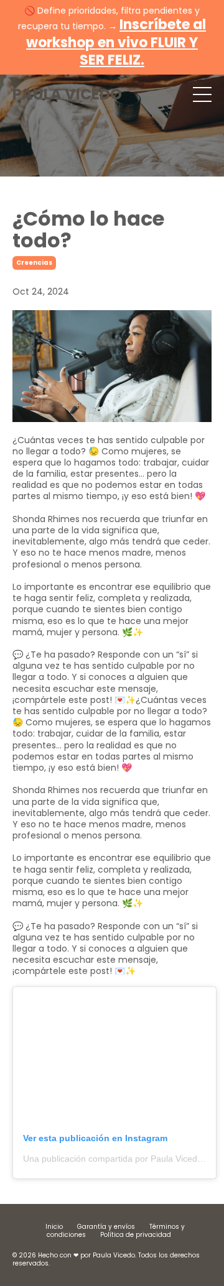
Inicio (54, 1226)
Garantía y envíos (106, 1226)
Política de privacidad (135, 1234)
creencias (34, 262)
